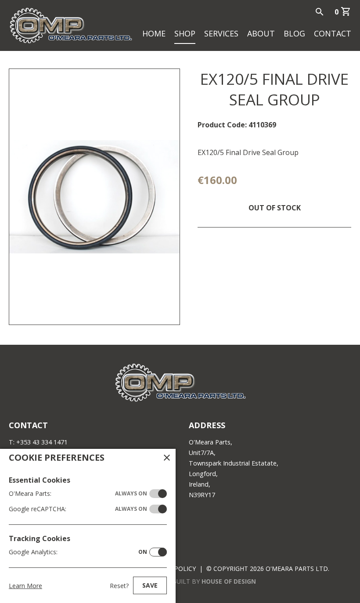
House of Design (229, 581)
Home (154, 33)
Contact (332, 33)
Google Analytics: (78, 552)
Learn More (25, 585)
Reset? (119, 585)
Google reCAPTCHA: (78, 509)
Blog (294, 33)
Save (150, 585)
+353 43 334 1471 (42, 442)
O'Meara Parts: (78, 493)
